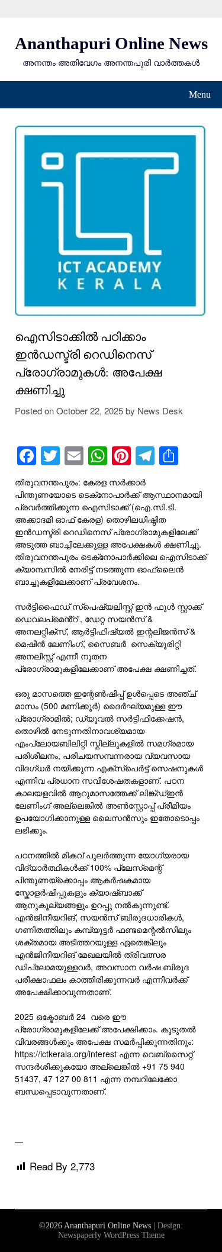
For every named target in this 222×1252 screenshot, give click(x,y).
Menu (200, 94)
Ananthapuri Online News (111, 43)
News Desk (160, 410)
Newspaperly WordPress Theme (111, 1235)
